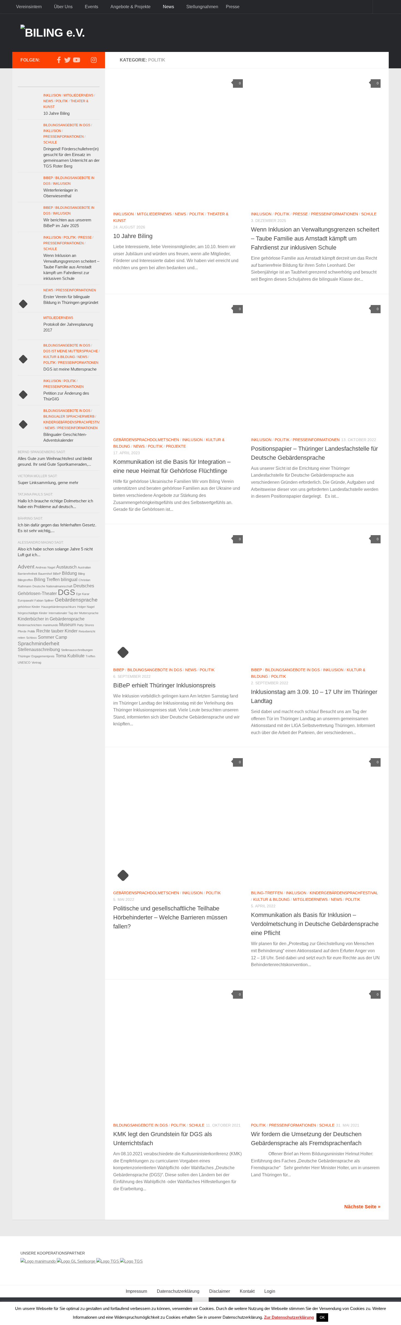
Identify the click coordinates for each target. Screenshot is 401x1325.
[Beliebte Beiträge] (48, 81)
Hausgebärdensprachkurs (58, 606)
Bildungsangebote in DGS (154, 670)
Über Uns (63, 6)
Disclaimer (219, 1291)
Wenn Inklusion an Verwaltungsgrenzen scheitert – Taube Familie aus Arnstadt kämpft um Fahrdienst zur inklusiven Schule (315, 238)
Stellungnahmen (202, 6)
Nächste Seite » (362, 1206)
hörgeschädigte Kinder (32, 613)
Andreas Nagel (45, 567)
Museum (67, 624)
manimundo (50, 625)
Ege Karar (82, 594)
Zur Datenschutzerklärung (289, 1317)
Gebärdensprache (76, 600)
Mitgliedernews (154, 214)
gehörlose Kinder (29, 606)
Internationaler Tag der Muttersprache (73, 613)
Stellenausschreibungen (77, 650)
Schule (368, 214)
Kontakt (247, 1291)
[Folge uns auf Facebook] (58, 60)
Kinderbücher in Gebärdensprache (51, 619)
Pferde (22, 631)
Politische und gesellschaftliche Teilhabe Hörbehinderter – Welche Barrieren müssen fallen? (170, 917)
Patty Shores (85, 625)
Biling (81, 573)
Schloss (31, 637)
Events (91, 6)
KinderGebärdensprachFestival (344, 893)
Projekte (176, 446)
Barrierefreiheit (27, 573)
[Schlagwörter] (89, 81)
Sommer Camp (52, 637)
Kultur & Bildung (271, 899)
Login (269, 1291)
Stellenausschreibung (39, 649)
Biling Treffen (47, 579)
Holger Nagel (85, 606)
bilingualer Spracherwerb (68, 416)
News (168, 6)
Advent (26, 567)
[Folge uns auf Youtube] (76, 60)
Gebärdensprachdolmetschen (146, 440)
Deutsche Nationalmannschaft (52, 586)
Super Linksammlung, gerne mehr (48, 482)
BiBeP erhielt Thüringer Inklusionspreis (164, 685)
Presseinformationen (334, 214)
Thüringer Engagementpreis (36, 656)
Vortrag (36, 662)
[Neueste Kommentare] (69, 81)
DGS (66, 592)
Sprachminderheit (38, 643)
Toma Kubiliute (70, 655)
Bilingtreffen (25, 580)
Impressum (136, 1291)
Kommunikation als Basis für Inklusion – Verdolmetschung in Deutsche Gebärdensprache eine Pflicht (315, 923)
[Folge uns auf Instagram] (93, 60)
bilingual (69, 579)
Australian (84, 567)
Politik (196, 214)
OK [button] (322, 1317)
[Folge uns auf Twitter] (67, 60)
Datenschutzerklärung (178, 1291)
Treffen (90, 656)
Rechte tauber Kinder (56, 631)
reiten (21, 637)
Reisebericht (87, 631)
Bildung (69, 573)
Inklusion (123, 214)
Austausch (66, 567)
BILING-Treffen (267, 893)
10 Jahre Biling (132, 236)
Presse (233, 6)
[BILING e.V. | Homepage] (52, 33)
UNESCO (24, 662)
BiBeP (118, 670)
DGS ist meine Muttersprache (70, 351)
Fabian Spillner (44, 600)
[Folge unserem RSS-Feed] (85, 60)
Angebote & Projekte (130, 6)
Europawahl (25, 600)
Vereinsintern (29, 6)
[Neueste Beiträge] (28, 81)
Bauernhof (45, 573)
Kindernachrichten (30, 625)
